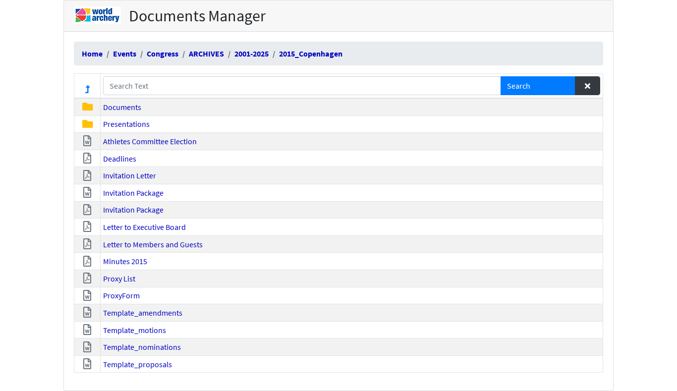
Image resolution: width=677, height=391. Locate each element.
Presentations (126, 124)
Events (124, 53)
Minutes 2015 (125, 261)
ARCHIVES (206, 53)
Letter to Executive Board (144, 227)
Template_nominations (142, 347)
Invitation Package (133, 193)
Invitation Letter (129, 175)
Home (92, 53)
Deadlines (119, 159)
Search (518, 86)
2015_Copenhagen (310, 53)
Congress (162, 53)
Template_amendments (142, 313)
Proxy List (119, 278)
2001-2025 (251, 53)
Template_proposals (137, 364)
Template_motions (134, 330)
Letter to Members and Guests (153, 244)
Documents (122, 107)
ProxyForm (121, 295)
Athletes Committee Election (150, 141)
